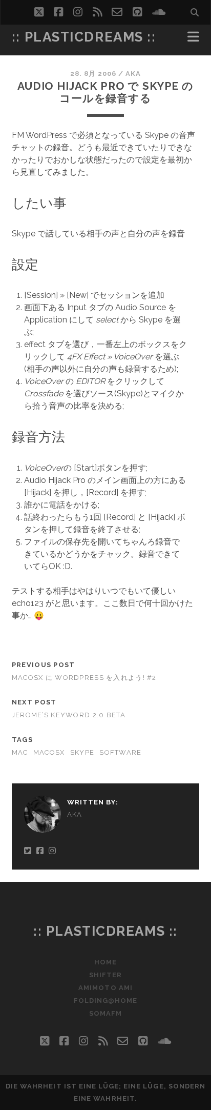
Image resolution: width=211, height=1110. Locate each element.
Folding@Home (106, 1000)
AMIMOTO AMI (105, 988)
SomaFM (105, 1013)
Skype (82, 752)
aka (133, 73)
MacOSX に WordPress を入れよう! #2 (84, 677)
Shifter (105, 975)
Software (120, 752)
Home (105, 962)
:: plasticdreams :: (84, 37)
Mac (20, 752)
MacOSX (49, 752)
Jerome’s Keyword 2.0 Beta (68, 715)
